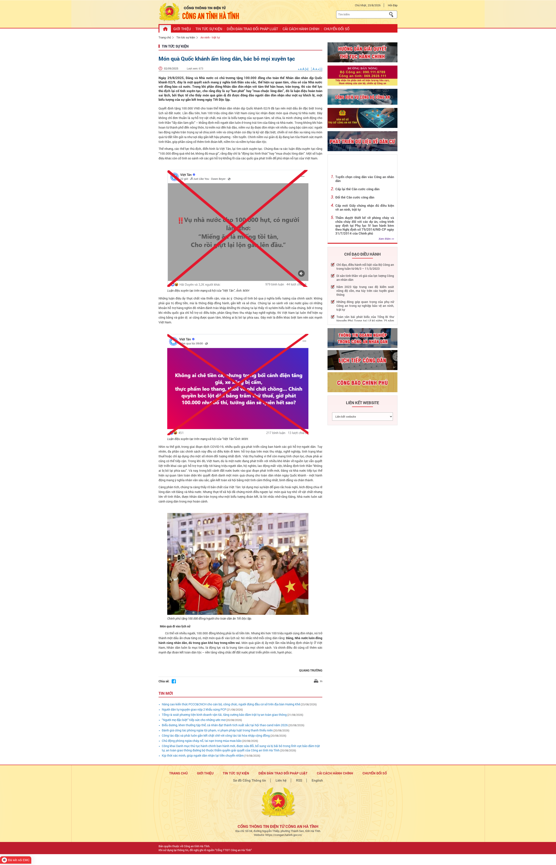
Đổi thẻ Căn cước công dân (354, 197)
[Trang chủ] (165, 29)
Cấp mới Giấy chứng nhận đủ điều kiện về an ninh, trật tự (364, 207)
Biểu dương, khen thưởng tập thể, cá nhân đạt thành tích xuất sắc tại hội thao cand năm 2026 (225, 725)
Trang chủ (165, 37)
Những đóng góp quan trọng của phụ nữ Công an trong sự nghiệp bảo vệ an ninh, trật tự (365, 306)
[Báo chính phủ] (362, 382)
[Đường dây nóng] (362, 76)
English (317, 780)
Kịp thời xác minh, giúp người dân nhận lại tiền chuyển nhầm (203, 755)
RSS (299, 780)
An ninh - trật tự (210, 37)
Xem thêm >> (386, 239)
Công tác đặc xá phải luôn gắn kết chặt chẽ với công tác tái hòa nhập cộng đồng (216, 735)
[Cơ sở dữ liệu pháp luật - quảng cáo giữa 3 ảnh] (362, 97)
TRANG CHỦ (178, 773)
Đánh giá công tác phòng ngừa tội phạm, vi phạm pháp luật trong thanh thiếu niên (217, 730)
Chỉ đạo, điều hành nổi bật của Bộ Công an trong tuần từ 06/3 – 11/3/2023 (365, 267)
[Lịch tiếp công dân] (362, 360)
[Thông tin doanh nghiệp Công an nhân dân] (362, 338)
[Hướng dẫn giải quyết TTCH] (362, 52)
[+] (303, 69)
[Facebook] (174, 681)
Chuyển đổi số (374, 773)
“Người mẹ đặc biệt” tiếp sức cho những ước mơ (193, 720)
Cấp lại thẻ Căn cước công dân (357, 189)
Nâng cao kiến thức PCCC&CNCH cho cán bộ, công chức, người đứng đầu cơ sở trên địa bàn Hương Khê (231, 704)
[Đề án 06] (362, 141)
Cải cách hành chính (335, 773)
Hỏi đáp (392, 5)
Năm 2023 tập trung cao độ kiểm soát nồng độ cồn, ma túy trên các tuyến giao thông (365, 291)
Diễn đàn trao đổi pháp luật (283, 773)
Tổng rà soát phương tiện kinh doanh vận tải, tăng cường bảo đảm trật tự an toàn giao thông (224, 715)
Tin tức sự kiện (185, 37)
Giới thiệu (205, 773)
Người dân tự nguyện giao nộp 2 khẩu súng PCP (194, 709)
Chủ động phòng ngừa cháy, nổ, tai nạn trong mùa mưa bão (202, 741)
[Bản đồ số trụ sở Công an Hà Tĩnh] (362, 118)
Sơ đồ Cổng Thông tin (249, 780)
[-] (317, 69)
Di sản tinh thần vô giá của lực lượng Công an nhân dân (365, 278)
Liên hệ (281, 780)
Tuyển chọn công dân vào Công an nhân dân (364, 179)
